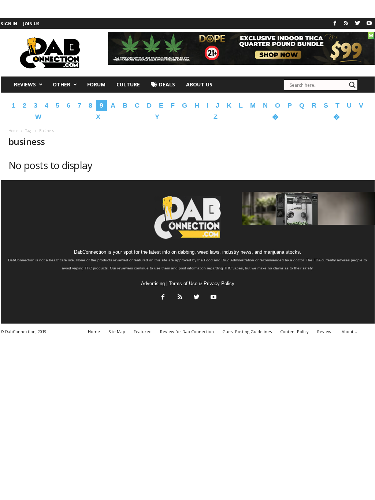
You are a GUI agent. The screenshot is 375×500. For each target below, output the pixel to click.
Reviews (25, 84)
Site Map (116, 331)
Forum (96, 84)
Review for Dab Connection (187, 331)
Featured (143, 331)
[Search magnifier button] (352, 85)
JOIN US (31, 23)
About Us (199, 84)
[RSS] (346, 23)
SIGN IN (9, 23)
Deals (166, 84)
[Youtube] (369, 23)
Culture (128, 84)
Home (13, 130)
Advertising (153, 283)
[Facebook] (335, 23)
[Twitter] (357, 23)
